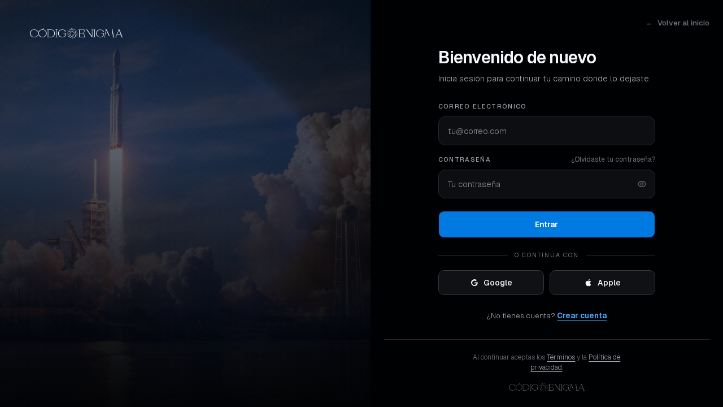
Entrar (546, 224)
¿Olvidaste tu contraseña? (613, 159)
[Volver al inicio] (185, 33)
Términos (561, 357)
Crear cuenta (582, 315)
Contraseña (464, 159)
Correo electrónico (482, 106)
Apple (609, 283)
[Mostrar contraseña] (642, 184)
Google (498, 283)
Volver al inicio (677, 23)
